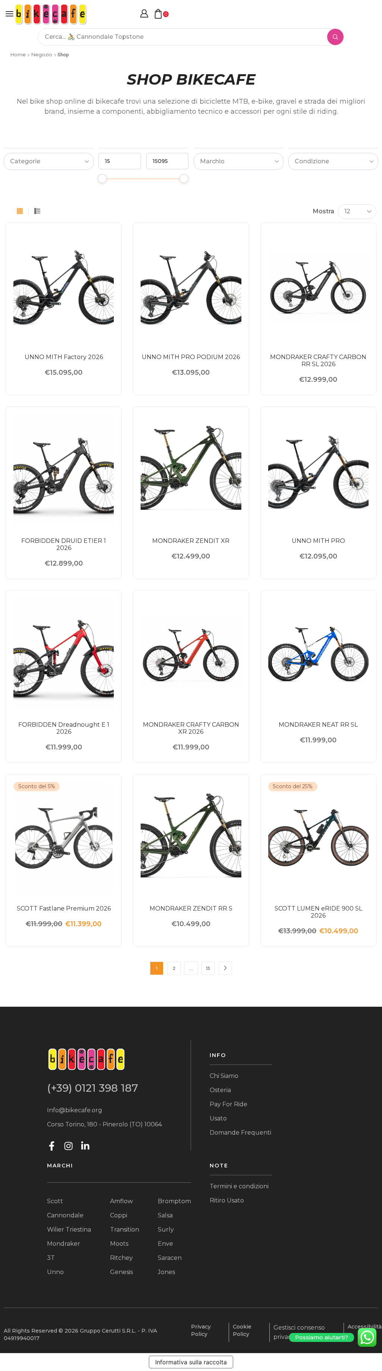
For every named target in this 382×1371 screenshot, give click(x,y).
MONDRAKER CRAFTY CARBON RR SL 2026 (318, 360)
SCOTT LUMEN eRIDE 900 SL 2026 (318, 912)
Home (18, 54)
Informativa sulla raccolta (191, 1362)
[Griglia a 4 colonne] (19, 211)
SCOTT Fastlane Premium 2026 (64, 908)
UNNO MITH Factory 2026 (64, 357)
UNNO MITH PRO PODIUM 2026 (191, 357)
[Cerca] (335, 37)
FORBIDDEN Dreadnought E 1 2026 (63, 728)
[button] (9, 14)
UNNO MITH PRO (318, 540)
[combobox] (49, 161)
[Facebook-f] (51, 1146)
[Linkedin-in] (85, 1146)
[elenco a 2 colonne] (37, 211)
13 (208, 968)
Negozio (41, 54)
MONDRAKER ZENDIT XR (190, 540)
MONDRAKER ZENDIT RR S (191, 908)
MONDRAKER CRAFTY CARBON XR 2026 (191, 728)
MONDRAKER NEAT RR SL (318, 724)
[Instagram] (68, 1146)
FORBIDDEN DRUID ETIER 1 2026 (63, 544)
